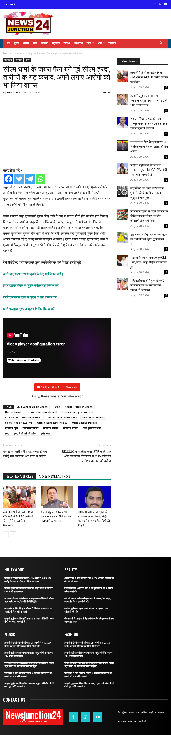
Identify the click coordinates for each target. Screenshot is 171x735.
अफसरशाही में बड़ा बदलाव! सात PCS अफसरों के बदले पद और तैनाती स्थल (89, 580)
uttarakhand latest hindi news (23, 417)
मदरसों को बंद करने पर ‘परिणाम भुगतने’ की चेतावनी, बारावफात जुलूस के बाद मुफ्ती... (147, 192)
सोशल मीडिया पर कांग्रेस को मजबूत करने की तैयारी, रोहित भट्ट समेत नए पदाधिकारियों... (148, 123)
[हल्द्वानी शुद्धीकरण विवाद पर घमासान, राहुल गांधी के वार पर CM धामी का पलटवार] (57, 497)
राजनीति (19, 59)
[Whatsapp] (40, 179)
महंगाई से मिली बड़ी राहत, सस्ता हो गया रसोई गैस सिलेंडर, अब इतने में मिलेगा (25, 454)
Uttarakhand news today (52, 422)
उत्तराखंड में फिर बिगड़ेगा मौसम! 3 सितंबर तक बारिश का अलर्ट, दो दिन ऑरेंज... (149, 146)
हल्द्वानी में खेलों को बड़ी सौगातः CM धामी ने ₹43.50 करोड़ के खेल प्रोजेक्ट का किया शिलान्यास (27, 580)
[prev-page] (6, 534)
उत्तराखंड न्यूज (11, 428)
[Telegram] (30, 179)
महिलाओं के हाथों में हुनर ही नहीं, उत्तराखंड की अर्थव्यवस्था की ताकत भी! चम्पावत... (147, 285)
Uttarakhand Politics (84, 422)
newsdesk (13, 92)
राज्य (28, 59)
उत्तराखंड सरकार (70, 428)
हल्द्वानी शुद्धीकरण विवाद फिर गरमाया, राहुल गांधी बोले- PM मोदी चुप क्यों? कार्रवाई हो (148, 169)
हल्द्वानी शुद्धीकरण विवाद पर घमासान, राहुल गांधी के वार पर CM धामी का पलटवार (56, 516)
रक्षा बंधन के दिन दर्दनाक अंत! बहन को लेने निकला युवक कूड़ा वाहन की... (148, 239)
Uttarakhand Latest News (62, 417)
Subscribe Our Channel (59, 387)
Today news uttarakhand (41, 412)
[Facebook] (155, 4)
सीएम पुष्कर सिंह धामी (92, 428)
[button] (161, 43)
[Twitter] (19, 179)
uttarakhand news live (18, 422)
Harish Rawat (13, 412)
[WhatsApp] (160, 4)
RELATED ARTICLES (20, 476)
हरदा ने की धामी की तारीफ (25, 433)
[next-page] (13, 534)
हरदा (7, 433)
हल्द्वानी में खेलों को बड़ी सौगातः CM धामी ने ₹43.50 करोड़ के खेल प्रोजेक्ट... (149, 77)
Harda (56, 406)
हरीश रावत (45, 433)
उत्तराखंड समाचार (50, 428)
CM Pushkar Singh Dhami (32, 406)
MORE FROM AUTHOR (54, 476)
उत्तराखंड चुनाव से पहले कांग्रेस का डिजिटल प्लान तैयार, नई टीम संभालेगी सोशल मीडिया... (149, 216)
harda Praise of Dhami (79, 406)
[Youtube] (165, 4)
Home (7, 53)
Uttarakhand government (77, 412)
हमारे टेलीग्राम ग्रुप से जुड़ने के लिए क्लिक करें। (31, 297)
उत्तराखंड (19, 53)
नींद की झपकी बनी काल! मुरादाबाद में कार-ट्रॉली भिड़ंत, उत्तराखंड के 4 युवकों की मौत (87, 600)
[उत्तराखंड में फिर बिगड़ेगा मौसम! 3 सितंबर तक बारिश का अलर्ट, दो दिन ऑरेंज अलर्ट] (122, 145)
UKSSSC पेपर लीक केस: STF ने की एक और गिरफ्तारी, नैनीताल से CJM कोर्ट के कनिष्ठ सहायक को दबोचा (86, 456)
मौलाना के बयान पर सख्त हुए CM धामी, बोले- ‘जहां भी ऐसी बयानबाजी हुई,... (148, 262)
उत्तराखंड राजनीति (30, 428)
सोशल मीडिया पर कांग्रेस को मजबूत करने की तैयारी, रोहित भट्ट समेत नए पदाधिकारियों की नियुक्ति (29, 600)
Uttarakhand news (93, 417)
